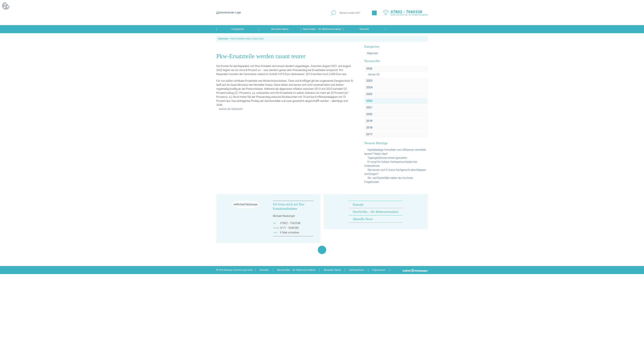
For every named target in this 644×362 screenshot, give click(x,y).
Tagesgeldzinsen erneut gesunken (387, 157)
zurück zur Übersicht (231, 109)
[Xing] (322, 250)
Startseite (223, 39)
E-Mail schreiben (289, 232)
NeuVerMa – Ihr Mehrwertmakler (322, 29)
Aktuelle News (279, 29)
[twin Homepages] (415, 270)
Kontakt (364, 29)
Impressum (378, 270)
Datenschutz (356, 270)
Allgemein (372, 53)
